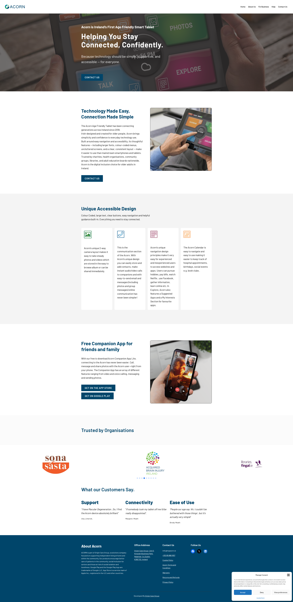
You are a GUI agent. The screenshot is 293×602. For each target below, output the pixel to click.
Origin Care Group (152, 596)
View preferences (280, 592)
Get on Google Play (97, 395)
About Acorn (91, 546)
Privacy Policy (168, 582)
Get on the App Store (98, 387)
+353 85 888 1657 (169, 555)
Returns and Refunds (171, 577)
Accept (243, 592)
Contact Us (92, 77)
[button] (288, 575)
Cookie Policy (261, 598)
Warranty (166, 573)
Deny (262, 592)
